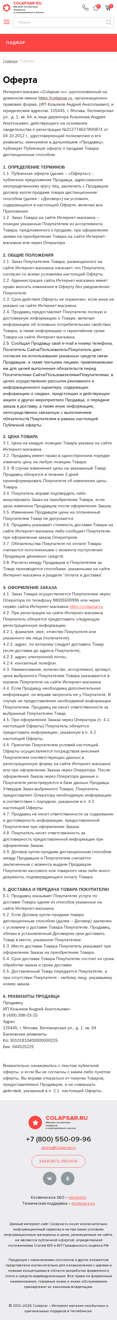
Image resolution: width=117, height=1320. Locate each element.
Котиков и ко (83, 1203)
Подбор (16, 43)
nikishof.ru (77, 1197)
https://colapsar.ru (86, 606)
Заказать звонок (58, 1161)
